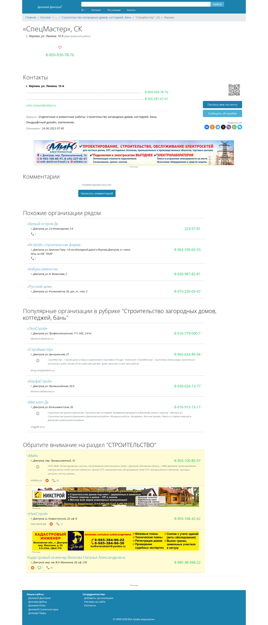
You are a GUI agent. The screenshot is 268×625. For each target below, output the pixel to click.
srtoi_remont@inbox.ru (41, 105)
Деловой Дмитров (39, 598)
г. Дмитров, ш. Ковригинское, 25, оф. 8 (54, 518)
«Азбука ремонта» (42, 269)
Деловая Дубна (37, 601)
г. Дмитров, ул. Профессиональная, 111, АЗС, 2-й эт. (61, 333)
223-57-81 (192, 228)
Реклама (134, 166)
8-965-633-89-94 (187, 354)
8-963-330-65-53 (187, 249)
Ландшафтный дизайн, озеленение (50, 122)
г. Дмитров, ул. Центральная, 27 (50, 354)
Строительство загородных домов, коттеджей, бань (121, 117)
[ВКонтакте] (206, 127)
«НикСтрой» (37, 513)
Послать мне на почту (222, 104)
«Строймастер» (40, 349)
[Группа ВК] (58, 339)
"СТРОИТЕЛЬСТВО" (131, 445)
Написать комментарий (97, 193)
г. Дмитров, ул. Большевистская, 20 (52, 407)
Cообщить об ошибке (222, 113)
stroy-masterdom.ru (42, 370)
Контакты (90, 605)
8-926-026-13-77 (187, 386)
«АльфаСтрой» (39, 381)
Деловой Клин (37, 605)
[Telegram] (217, 127)
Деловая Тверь (37, 613)
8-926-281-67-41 (156, 99)
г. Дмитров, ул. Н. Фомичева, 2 (49, 274)
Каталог (96, 10)
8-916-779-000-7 (187, 333)
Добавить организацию (98, 598)
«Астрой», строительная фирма (53, 244)
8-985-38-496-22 (187, 562)
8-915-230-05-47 (187, 291)
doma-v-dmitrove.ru (42, 391)
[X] (223, 127)
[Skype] (239, 127)
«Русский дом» (39, 286)
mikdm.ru (36, 480)
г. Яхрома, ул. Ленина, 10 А (44, 36)
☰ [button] (82, 10)
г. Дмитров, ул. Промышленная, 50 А (52, 386)
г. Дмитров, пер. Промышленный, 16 (53, 460)
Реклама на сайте (94, 601)
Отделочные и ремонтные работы (61, 117)
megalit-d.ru (38, 427)
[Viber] (228, 127)
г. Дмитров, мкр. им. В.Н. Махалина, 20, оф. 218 (59, 562)
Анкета (131, 10)
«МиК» (32, 455)
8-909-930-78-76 (60, 54)
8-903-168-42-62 (187, 518)
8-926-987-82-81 (187, 274)
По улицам (114, 10)
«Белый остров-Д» (42, 223)
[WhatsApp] (234, 127)
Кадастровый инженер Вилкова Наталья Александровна (76, 557)
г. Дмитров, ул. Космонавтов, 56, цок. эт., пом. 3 (59, 291)
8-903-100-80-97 (187, 460)
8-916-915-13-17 (187, 407)
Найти (217, 4)
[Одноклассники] (212, 127)
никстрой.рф (38, 524)
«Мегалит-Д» (37, 402)
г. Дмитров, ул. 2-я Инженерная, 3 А (52, 228)
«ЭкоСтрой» (37, 328)
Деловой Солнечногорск (43, 609)
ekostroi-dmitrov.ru (42, 338)
